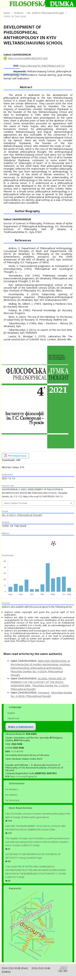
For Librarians (12, 800)
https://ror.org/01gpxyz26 (23, 776)
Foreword (44, 692)
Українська (13, 718)
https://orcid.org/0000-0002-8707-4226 (28, 58)
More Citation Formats (15, 503)
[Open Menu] (3, 3)
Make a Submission (20, 726)
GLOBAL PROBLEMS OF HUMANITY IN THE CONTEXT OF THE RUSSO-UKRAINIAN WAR (38, 682)
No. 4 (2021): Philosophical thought (46, 12)
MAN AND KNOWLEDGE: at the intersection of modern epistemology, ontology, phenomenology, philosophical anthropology (41, 664)
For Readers (11, 789)
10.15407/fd (17, 751)
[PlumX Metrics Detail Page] (53, 543)
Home (7, 12)
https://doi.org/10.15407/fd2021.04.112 (42, 65)
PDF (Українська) (17, 455)
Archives (18, 12)
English (11, 713)
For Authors (11, 794)
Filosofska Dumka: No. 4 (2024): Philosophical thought (41, 694)
